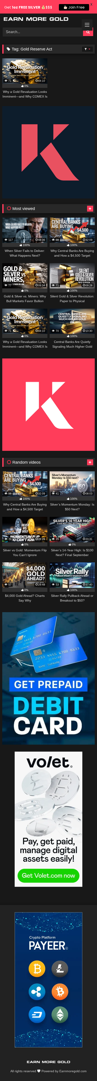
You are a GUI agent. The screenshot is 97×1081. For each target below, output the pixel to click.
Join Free (76, 7)
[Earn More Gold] (39, 20)
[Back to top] (83, 1067)
